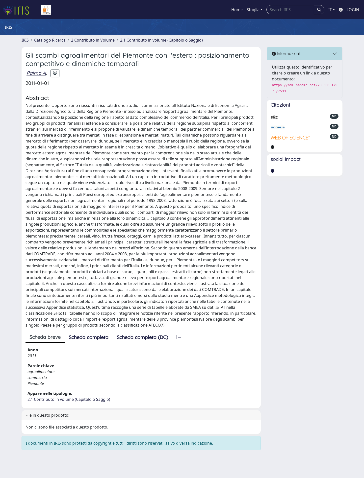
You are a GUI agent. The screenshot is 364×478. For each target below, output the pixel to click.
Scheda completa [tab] (88, 337)
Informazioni (288, 53)
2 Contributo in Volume (93, 40)
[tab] (179, 337)
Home (237, 9)
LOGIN (353, 9)
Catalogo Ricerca (50, 40)
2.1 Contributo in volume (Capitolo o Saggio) (161, 40)
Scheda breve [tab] (45, 337)
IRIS (25, 40)
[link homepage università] (46, 10)
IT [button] (330, 9)
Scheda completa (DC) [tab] (142, 337)
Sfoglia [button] (253, 9)
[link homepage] (18, 10)
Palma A (36, 73)
